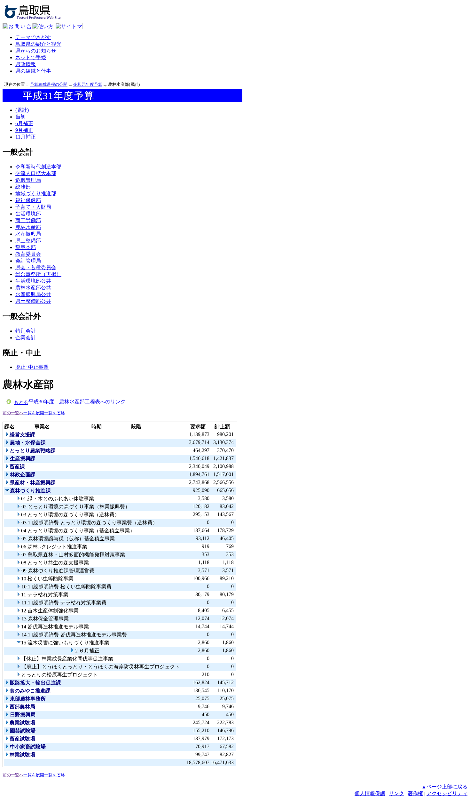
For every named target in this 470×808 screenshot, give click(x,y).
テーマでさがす (33, 37)
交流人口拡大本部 (35, 173)
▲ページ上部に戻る (444, 786)
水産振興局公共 (33, 294)
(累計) (22, 110)
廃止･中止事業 (32, 367)
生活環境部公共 (33, 281)
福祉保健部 (28, 200)
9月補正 (24, 130)
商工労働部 (28, 220)
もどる (21, 402)
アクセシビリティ (447, 793)
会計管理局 (28, 260)
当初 (20, 116)
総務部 (23, 187)
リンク (396, 793)
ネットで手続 (30, 57)
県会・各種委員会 (35, 267)
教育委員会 (28, 254)
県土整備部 (28, 240)
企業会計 (25, 337)
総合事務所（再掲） (38, 274)
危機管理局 (28, 180)
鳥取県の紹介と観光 (38, 44)
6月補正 (24, 123)
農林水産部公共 (33, 287)
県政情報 (25, 64)
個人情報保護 (370, 793)
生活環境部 (28, 213)
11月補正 (25, 137)
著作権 (415, 793)
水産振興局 (28, 234)
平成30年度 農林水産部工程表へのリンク (77, 401)
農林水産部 (28, 227)
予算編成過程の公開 (48, 84)
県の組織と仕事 (33, 71)
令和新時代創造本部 (38, 166)
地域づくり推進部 (35, 193)
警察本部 (25, 247)
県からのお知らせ (35, 50)
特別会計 (25, 331)
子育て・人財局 (33, 207)
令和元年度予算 (87, 84)
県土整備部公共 (33, 301)
